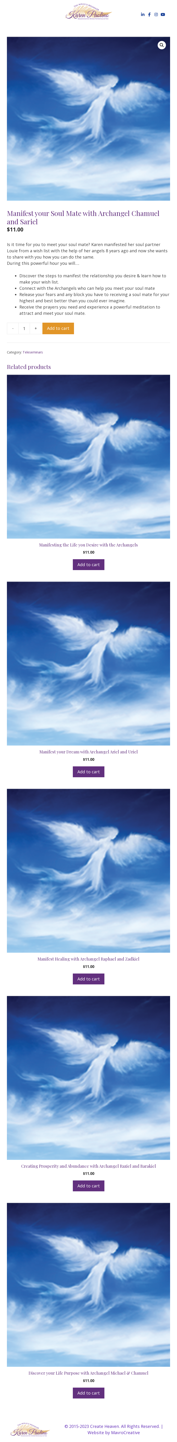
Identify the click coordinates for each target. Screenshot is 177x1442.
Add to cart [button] (88, 564)
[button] (142, 14)
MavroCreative (125, 1432)
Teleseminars (33, 352)
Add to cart (58, 328)
